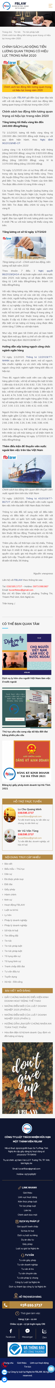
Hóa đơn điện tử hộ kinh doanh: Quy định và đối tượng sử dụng (27, 1034)
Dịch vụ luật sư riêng (28, 1235)
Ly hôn (7, 915)
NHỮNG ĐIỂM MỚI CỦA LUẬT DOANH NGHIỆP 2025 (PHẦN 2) (25, 1007)
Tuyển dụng (10, 976)
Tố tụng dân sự (12, 956)
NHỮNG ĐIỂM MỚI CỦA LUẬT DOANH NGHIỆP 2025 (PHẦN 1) (25, 1016)
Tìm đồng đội (11, 935)
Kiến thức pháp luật (27, 1201)
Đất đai (8, 884)
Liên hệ (27, 1210)
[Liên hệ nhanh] (4, 1365)
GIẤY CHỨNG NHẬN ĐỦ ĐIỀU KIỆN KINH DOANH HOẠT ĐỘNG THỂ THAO (26, 999)
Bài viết (8, 863)
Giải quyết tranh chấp (27, 1226)
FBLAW (21, 97)
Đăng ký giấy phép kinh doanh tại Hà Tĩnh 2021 (26, 786)
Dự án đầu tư (27, 1240)
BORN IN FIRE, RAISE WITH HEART (20, 5)
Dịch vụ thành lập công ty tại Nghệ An (27, 1286)
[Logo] (27, 1129)
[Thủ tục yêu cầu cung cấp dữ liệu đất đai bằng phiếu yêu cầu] (26, 707)
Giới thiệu (27, 1193)
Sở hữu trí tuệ (11, 930)
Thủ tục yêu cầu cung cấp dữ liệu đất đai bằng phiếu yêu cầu (25, 733)
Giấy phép (9, 889)
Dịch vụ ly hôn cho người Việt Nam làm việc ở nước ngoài (26, 680)
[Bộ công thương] (28, 1349)
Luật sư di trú (11, 909)
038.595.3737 (31, 1305)
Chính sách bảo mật (27, 1215)
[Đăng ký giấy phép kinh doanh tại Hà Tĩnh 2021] (26, 760)
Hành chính (10, 894)
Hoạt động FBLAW (14, 904)
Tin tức (8, 940)
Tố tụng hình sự (12, 961)
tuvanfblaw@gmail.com (30, 816)
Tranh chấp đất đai (14, 966)
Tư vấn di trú (27, 1269)
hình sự (8, 899)
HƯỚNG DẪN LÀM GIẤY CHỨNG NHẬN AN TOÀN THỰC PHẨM (27, 1025)
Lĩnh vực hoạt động (27, 1197)
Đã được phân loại (13, 879)
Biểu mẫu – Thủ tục (14, 868)
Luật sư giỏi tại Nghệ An (27, 1248)
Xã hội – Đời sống (13, 981)
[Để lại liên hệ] (51, 1368)
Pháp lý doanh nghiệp (15, 920)
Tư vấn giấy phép (27, 1260)
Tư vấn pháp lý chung (27, 1278)
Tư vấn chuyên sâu (27, 1273)
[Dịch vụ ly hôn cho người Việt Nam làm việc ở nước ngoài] (26, 654)
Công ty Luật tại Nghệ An (27, 1282)
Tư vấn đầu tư (12, 971)
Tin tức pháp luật (13, 945)
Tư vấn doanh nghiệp (27, 1264)
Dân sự (8, 873)
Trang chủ (8, 1363)
